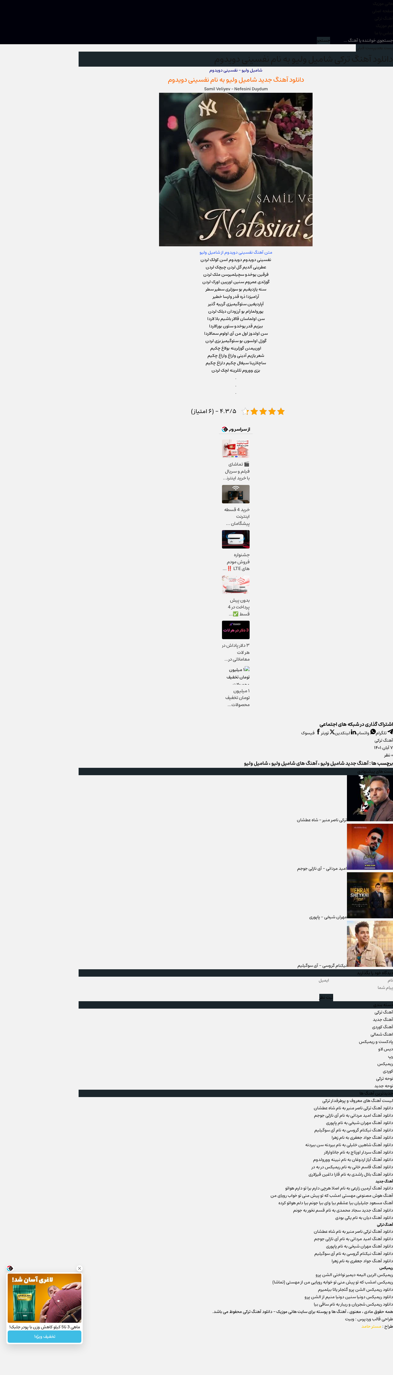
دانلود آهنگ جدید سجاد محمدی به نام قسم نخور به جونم (343, 1210)
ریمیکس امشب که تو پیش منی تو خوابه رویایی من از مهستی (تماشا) (332, 1282)
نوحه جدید (383, 1086)
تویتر (325, 733)
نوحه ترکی (384, 1078)
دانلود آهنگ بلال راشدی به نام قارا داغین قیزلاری (351, 1174)
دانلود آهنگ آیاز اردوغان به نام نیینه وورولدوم (353, 1159)
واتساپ (363, 733)
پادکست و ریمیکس (376, 1041)
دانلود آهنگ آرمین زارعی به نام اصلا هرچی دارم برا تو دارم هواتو (339, 1188)
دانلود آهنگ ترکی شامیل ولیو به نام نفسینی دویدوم (303, 59)
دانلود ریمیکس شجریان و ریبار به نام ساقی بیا (353, 1304)
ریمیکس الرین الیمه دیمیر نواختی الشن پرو (354, 1275)
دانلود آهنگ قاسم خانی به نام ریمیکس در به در (352, 1167)
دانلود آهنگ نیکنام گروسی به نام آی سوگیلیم (353, 1130)
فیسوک (308, 733)
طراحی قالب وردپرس (375, 1319)
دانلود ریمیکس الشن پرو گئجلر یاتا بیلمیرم (355, 1289)
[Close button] (79, 1268)
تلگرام (381, 733)
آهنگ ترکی (384, 18)
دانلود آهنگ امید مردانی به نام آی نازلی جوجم (353, 1115)
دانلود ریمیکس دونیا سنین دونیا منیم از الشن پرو (349, 1297)
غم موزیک (384, 25)
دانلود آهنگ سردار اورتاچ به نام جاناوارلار (358, 1152)
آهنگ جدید (383, 1019)
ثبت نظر (326, 997)
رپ (390, 1056)
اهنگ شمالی (382, 1034)
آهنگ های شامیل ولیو (294, 763)
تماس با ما (384, 33)
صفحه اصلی (382, 11)
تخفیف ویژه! (44, 1336)
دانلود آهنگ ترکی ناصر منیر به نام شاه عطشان (353, 1108)
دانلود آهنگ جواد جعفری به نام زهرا (362, 1137)
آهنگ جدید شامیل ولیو (344, 763)
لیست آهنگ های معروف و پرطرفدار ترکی (357, 1100)
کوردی (388, 1071)
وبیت (349, 1319)
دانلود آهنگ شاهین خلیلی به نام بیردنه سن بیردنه (349, 1145)
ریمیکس (385, 1064)
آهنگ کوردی (382, 1027)
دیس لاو (385, 1049)
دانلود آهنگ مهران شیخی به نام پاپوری (359, 1123)
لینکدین (343, 733)
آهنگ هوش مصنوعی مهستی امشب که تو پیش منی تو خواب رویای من (331, 1195)
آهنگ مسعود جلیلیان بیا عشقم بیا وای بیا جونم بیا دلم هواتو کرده (335, 1203)
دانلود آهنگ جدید (281, 79)
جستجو (323, 40)
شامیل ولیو (241, 79)
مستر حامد (371, 1326)
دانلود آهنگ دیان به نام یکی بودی (364, 1217)
